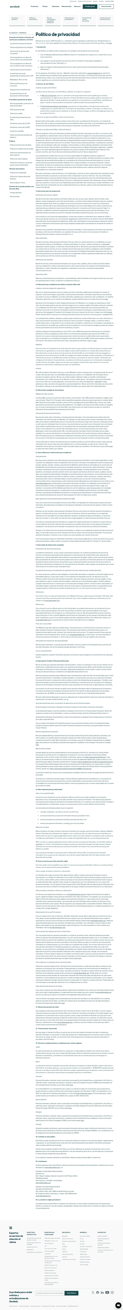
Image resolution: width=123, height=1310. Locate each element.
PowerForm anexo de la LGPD (20, 127)
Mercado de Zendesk (49, 96)
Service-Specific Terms (17, 183)
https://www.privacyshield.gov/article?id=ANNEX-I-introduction (71, 769)
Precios (45, 6)
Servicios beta (14, 196)
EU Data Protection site (75, 894)
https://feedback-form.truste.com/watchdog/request (95, 762)
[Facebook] (97, 1292)
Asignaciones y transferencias (20, 90)
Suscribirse (71, 1293)
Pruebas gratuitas (16, 193)
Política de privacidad (17, 110)
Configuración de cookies (48, 1306)
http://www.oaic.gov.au (84, 1093)
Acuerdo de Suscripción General (21, 43)
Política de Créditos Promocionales (21, 149)
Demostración (66, 6)
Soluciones (55, 6)
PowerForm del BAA (17, 131)
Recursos (77, 6)
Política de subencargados (19, 159)
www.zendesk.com (94, 73)
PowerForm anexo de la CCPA (20, 123)
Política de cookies (16, 113)
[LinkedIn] (102, 1292)
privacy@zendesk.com (43, 483)
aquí (95, 341)
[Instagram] (112, 1292)
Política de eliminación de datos (20, 145)
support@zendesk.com (98, 921)
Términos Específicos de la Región (21, 47)
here (110, 43)
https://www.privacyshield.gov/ (95, 757)
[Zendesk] (10, 1231)
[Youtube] (107, 1292)
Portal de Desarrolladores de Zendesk (54, 106)
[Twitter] (93, 1292)
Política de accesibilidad (18, 173)
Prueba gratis (90, 6)
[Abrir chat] (118, 1305)
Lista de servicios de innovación (20, 70)
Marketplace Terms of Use (18, 80)
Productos (34, 6)
